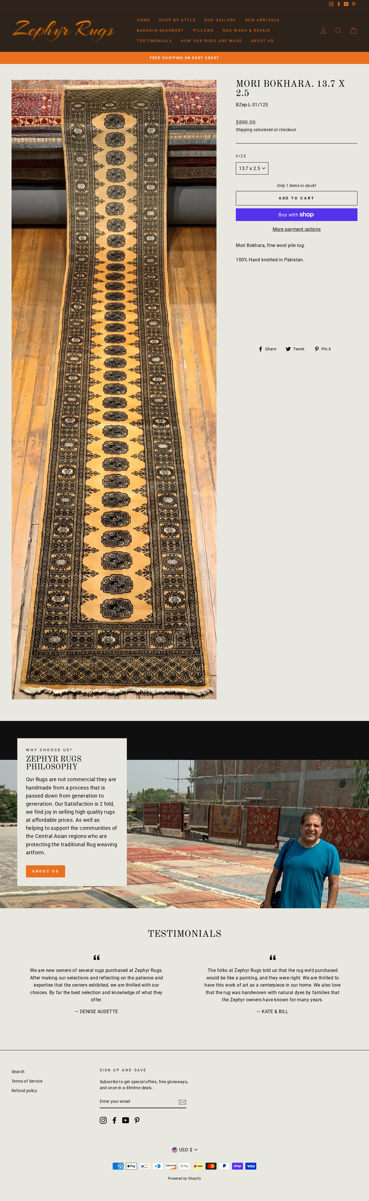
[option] (184, 58)
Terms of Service (27, 1081)
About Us (262, 41)
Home (143, 20)
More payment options (297, 229)
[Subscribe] (182, 1102)
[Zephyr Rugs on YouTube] (125, 1120)
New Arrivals (262, 20)
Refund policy (24, 1090)
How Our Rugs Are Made (211, 41)
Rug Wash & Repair (246, 30)
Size (241, 156)
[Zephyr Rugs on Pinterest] (136, 1120)
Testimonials (154, 41)
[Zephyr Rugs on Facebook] (114, 1120)
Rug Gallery (220, 20)
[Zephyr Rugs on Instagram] (103, 1120)
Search (18, 1071)
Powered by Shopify (184, 1179)
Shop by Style (177, 20)
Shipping (244, 129)
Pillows (203, 30)
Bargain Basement (160, 30)
